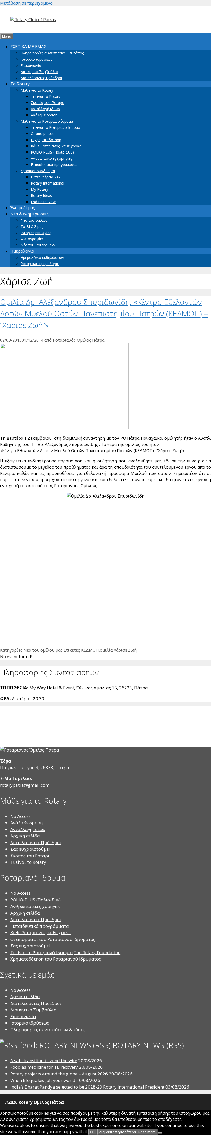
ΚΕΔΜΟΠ (90, 650)
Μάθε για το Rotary (37, 90)
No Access (20, 816)
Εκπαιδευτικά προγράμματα (54, 164)
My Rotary (39, 189)
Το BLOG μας (32, 226)
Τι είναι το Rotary (45, 96)
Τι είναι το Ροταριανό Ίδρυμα (55, 127)
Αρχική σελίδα (25, 836)
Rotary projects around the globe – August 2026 (59, 1074)
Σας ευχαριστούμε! (30, 849)
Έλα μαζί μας (22, 208)
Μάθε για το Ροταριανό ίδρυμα (47, 121)
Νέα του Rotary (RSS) (38, 245)
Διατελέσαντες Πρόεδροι (41, 77)
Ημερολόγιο (22, 251)
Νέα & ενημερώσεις (29, 214)
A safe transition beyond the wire (43, 1061)
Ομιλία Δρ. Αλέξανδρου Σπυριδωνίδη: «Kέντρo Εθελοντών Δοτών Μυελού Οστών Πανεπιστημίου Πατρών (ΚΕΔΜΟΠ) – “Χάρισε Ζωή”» (104, 313)
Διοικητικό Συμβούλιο (39, 71)
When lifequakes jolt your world (42, 1080)
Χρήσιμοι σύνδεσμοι (38, 170)
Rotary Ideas (41, 195)
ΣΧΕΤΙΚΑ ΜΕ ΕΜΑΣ (28, 47)
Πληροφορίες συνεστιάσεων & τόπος (52, 53)
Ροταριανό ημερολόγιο (40, 263)
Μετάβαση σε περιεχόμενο (26, 3)
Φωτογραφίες (32, 238)
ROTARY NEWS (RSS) (148, 1045)
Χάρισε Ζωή (125, 650)
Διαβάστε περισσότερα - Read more (127, 1132)
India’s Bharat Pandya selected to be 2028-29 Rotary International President (87, 1087)
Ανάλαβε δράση (44, 115)
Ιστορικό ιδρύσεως (36, 59)
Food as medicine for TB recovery (44, 1067)
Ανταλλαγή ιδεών (45, 108)
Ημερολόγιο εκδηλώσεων (42, 257)
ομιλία (106, 650)
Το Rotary (20, 84)
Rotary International (47, 183)
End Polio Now (43, 201)
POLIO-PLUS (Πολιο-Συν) (52, 152)
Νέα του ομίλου (34, 220)
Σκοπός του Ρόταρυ (47, 102)
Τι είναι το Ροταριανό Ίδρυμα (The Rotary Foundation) (66, 952)
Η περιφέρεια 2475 (47, 176)
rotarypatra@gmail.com (24, 785)
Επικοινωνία (31, 65)
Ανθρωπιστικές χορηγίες (51, 158)
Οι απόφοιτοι (42, 133)
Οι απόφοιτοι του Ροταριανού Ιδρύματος (52, 939)
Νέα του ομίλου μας (43, 650)
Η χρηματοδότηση (46, 139)
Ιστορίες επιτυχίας (36, 232)
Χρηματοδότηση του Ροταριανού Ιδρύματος (55, 959)
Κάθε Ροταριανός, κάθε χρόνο (56, 145)
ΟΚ (92, 1132)
